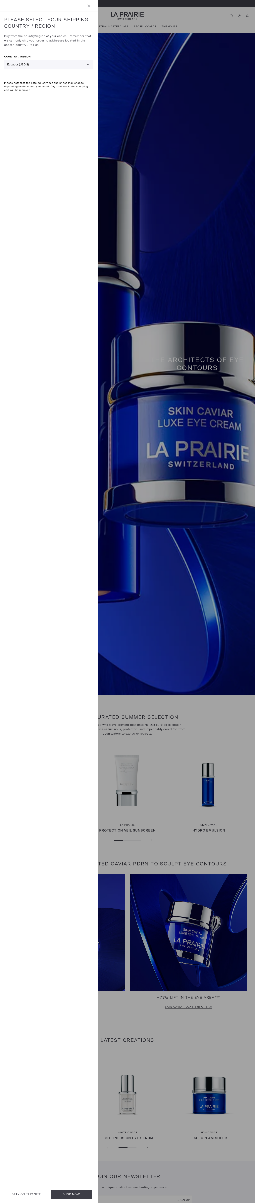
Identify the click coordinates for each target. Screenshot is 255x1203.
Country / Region (17, 56)
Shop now (71, 1194)
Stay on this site (26, 1194)
